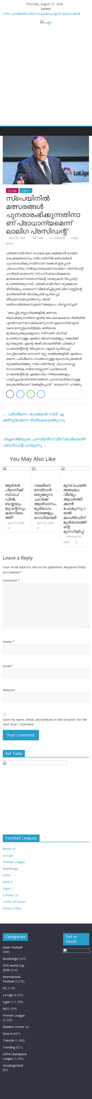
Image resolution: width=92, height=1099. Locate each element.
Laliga (74, 238)
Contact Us (10, 895)
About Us (9, 849)
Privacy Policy (12, 908)
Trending (9, 1047)
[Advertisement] (46, 78)
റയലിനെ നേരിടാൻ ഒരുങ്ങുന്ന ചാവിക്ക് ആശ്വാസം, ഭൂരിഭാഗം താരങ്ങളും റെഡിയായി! (45, 501)
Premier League (14, 862)
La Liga (12, 190)
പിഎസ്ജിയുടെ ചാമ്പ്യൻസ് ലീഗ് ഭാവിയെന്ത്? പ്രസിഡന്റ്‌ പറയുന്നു (44, 442)
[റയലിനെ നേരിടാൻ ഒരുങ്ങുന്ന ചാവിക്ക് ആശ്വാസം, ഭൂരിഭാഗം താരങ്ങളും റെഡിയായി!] (46, 468)
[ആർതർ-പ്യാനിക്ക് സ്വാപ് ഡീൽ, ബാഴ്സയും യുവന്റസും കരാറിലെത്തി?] (17, 468)
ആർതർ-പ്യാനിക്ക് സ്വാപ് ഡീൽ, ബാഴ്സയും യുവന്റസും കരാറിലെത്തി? (15, 501)
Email (8, 666)
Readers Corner (13, 1027)
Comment (11, 580)
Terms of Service (14, 902)
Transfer (9, 1040)
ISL (5, 988)
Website (9, 690)
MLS (6, 1009)
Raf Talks (38, 238)
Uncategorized (13, 1065)
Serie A (7, 882)
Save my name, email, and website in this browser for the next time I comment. (45, 721)
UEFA (6, 875)
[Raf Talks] (7, 131)
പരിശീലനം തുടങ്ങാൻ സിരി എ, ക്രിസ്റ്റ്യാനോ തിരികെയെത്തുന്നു (34, 417)
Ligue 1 (26, 190)
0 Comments (57, 238)
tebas (9, 243)
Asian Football (12, 947)
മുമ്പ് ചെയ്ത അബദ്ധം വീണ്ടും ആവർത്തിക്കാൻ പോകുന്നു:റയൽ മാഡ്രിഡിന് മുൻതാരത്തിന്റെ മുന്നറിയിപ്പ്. (74, 508)
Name (8, 641)
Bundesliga (10, 869)
